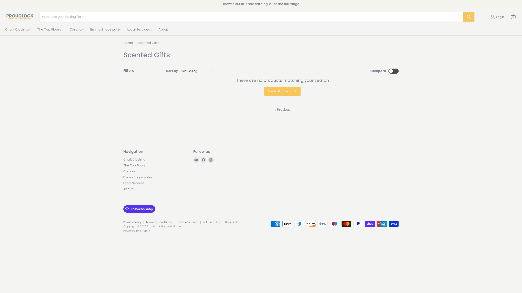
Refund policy (212, 222)
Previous (283, 109)
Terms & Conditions (159, 222)
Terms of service (187, 222)
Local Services (139, 29)
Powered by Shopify (136, 231)
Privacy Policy (132, 222)
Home (128, 43)
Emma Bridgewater (105, 29)
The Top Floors (49, 29)
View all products (282, 91)
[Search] (468, 17)
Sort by (172, 71)
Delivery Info (233, 222)
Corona (76, 29)
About (163, 29)
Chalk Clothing (17, 29)
